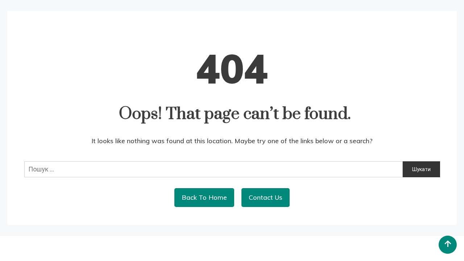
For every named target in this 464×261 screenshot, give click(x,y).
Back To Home (204, 197)
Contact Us (265, 197)
